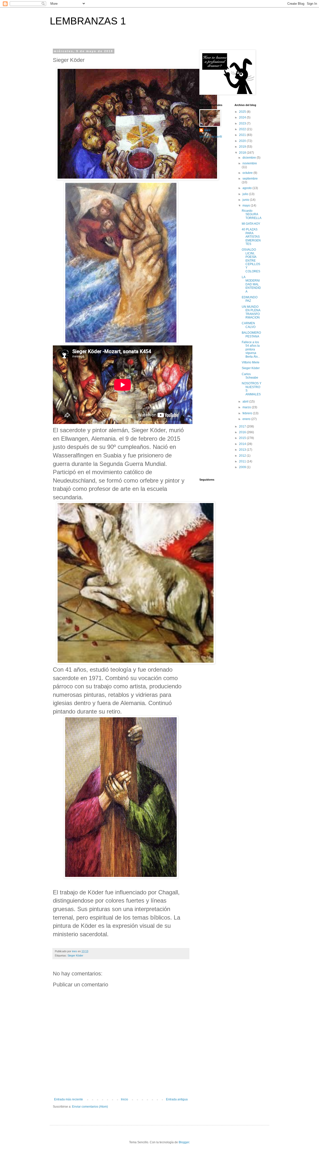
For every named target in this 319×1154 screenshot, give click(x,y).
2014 (243, 444)
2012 (243, 455)
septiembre (250, 178)
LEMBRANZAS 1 (88, 20)
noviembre (249, 163)
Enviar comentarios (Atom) (90, 1106)
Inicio (124, 1099)
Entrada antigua (177, 1099)
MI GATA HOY (251, 223)
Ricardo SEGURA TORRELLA (251, 214)
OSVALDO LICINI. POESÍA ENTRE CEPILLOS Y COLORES (251, 260)
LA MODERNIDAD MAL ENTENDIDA (251, 284)
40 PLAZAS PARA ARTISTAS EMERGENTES (251, 237)
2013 (243, 449)
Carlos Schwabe (250, 375)
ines (207, 130)
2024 (243, 117)
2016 (243, 432)
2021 (243, 135)
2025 (243, 111)
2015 (243, 438)
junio (246, 200)
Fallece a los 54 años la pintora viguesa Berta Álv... (251, 349)
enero (246, 419)
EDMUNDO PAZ (249, 299)
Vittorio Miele (250, 362)
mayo (246, 205)
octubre (247, 173)
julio (245, 194)
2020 (243, 141)
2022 (243, 129)
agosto (247, 188)
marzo (247, 407)
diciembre (249, 157)
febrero (247, 413)
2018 (243, 152)
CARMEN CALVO (248, 324)
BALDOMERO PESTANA (251, 334)
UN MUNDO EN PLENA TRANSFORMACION (251, 312)
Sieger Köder (75, 955)
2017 (243, 426)
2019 (243, 146)
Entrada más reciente (68, 1099)
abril (245, 401)
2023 (243, 123)
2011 (243, 461)
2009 (243, 467)
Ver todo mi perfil (210, 136)
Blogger (184, 1142)
